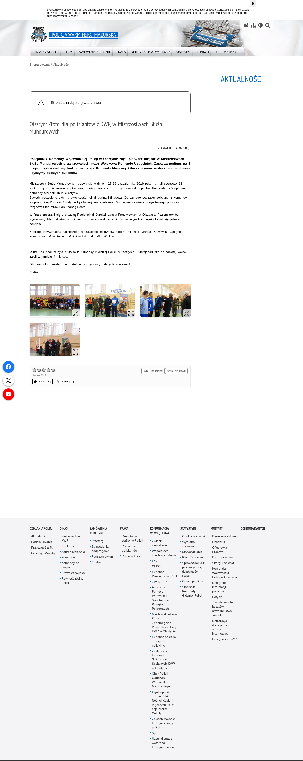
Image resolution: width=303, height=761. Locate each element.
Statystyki (188, 530)
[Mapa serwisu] (253, 25)
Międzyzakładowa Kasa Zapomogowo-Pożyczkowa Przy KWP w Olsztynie (164, 624)
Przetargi (98, 542)
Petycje (217, 598)
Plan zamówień (102, 558)
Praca (124, 530)
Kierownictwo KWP (70, 540)
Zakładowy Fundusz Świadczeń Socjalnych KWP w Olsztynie (163, 661)
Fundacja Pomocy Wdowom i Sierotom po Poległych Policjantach (160, 599)
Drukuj (184, 148)
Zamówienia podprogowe (100, 550)
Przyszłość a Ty (42, 549)
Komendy (68, 559)
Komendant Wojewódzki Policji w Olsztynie (224, 574)
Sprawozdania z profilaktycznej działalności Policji (193, 571)
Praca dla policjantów (129, 550)
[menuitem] (47, 51)
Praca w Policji (132, 557)
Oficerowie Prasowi (219, 551)
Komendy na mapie (70, 566)
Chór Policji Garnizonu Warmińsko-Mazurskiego (161, 681)
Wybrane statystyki (188, 545)
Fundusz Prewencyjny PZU (164, 575)
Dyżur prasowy (222, 559)
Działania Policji (41, 530)
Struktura (67, 547)
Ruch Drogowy (192, 559)
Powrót (166, 148)
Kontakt (97, 563)
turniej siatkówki (176, 371)
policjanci (157, 371)
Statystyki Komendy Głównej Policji (192, 593)
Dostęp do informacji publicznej (219, 588)
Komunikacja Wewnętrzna (159, 532)
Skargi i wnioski (223, 564)
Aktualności (61, 64)
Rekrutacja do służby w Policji (132, 540)
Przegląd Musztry (43, 554)
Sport (155, 734)
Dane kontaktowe (224, 538)
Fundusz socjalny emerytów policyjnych (164, 643)
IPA (154, 562)
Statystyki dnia (192, 553)
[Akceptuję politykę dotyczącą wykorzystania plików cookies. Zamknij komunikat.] (253, 3)
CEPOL (157, 568)
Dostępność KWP (224, 640)
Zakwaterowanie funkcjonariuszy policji (163, 725)
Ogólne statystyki (194, 538)
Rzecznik (218, 543)
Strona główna (40, 64)
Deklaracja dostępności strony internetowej (220, 628)
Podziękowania (41, 543)
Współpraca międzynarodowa (164, 554)
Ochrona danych (253, 530)
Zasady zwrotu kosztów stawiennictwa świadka (222, 610)
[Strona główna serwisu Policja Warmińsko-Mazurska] (246, 25)
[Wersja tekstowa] (260, 25)
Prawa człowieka (73, 574)
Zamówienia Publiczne (98, 532)
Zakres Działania (73, 553)
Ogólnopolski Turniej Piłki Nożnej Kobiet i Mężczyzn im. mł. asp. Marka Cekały (164, 704)
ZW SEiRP (159, 583)
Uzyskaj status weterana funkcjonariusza (163, 744)
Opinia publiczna (193, 583)
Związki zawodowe (159, 544)
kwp (145, 371)
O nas (64, 530)
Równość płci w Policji (72, 582)
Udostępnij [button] (44, 381)
